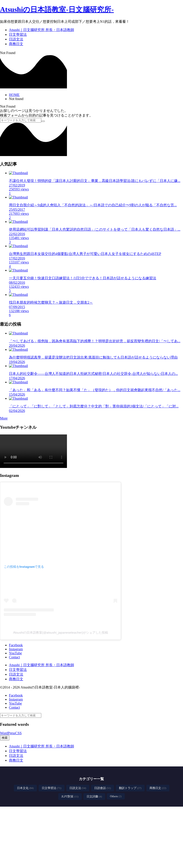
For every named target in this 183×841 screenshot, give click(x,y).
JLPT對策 (70, 796)
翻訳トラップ (130, 788)
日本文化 (25, 788)
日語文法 (77, 788)
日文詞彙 (94, 796)
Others (116, 796)
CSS (18, 733)
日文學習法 (51, 788)
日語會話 (102, 788)
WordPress (7, 733)
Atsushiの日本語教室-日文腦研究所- (57, 9)
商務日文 (158, 788)
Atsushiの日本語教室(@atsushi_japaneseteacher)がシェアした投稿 (60, 632)
